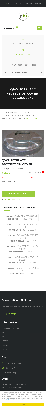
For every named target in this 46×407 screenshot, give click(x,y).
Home (4, 112)
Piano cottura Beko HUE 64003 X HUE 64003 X (22, 271)
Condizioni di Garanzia (10, 328)
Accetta (23, 404)
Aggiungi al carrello (18, 194)
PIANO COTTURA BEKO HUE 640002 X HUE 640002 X (23, 260)
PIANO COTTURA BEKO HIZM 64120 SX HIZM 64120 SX (22, 249)
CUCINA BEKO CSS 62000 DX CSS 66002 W (21, 217)
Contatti (38, 3)
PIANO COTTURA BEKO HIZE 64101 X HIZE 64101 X (22, 238)
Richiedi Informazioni (12, 199)
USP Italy (11, 314)
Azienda (5, 341)
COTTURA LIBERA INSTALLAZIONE (17, 115)
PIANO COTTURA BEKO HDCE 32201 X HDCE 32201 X (22, 227)
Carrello (10, 28)
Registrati (28, 3)
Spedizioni (5, 332)
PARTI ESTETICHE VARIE (12, 118)
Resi (3, 336)
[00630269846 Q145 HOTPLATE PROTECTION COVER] (23, 143)
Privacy (4, 349)
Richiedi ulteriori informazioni (14, 400)
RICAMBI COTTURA (18, 112)
